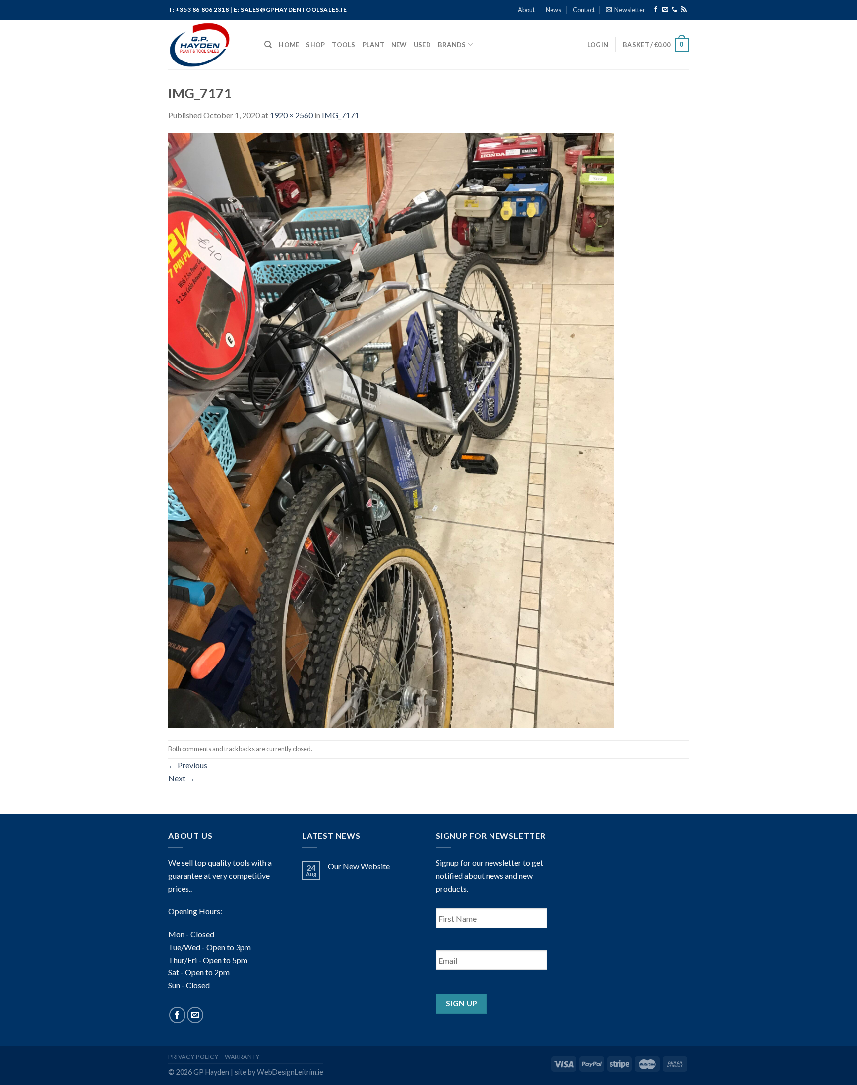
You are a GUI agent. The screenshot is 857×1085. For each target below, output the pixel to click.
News (553, 10)
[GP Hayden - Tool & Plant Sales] (208, 44)
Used (422, 45)
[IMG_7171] (391, 429)
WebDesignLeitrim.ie (290, 1072)
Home (289, 45)
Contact (584, 10)
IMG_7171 (340, 115)
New (399, 45)
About (526, 10)
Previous (187, 765)
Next (181, 778)
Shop (315, 45)
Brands (452, 45)
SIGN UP (461, 1003)
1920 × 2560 (291, 115)
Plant (373, 45)
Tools (343, 45)
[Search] (268, 44)
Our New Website (359, 866)
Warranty (242, 1056)
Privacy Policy (193, 1056)
